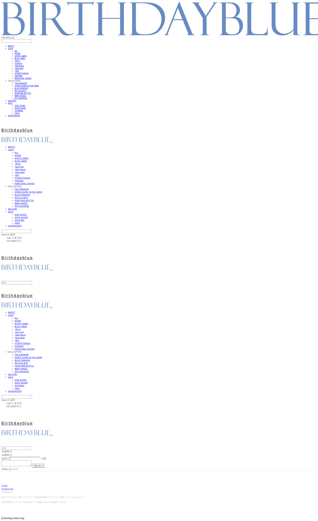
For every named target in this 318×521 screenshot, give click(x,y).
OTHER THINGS (22, 73)
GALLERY (12, 100)
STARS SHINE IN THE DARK (27, 86)
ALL (16, 51)
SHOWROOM (14, 115)
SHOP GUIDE (20, 108)
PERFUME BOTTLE (23, 93)
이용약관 (4, 485)
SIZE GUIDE (20, 105)
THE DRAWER (21, 83)
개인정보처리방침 (7, 489)
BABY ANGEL (20, 95)
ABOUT (11, 46)
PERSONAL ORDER (23, 78)
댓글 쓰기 (38, 465)
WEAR (17, 53)
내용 (43, 458)
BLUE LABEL (20, 58)
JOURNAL (19, 110)
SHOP (10, 48)
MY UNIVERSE (21, 98)
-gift (17, 71)
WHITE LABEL (21, 56)
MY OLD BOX (20, 91)
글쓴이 (5, 458)
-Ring (17, 61)
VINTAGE (18, 76)
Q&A (17, 113)
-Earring (18, 63)
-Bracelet (19, 68)
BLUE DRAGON (21, 88)
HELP (10, 103)
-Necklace (19, 66)
